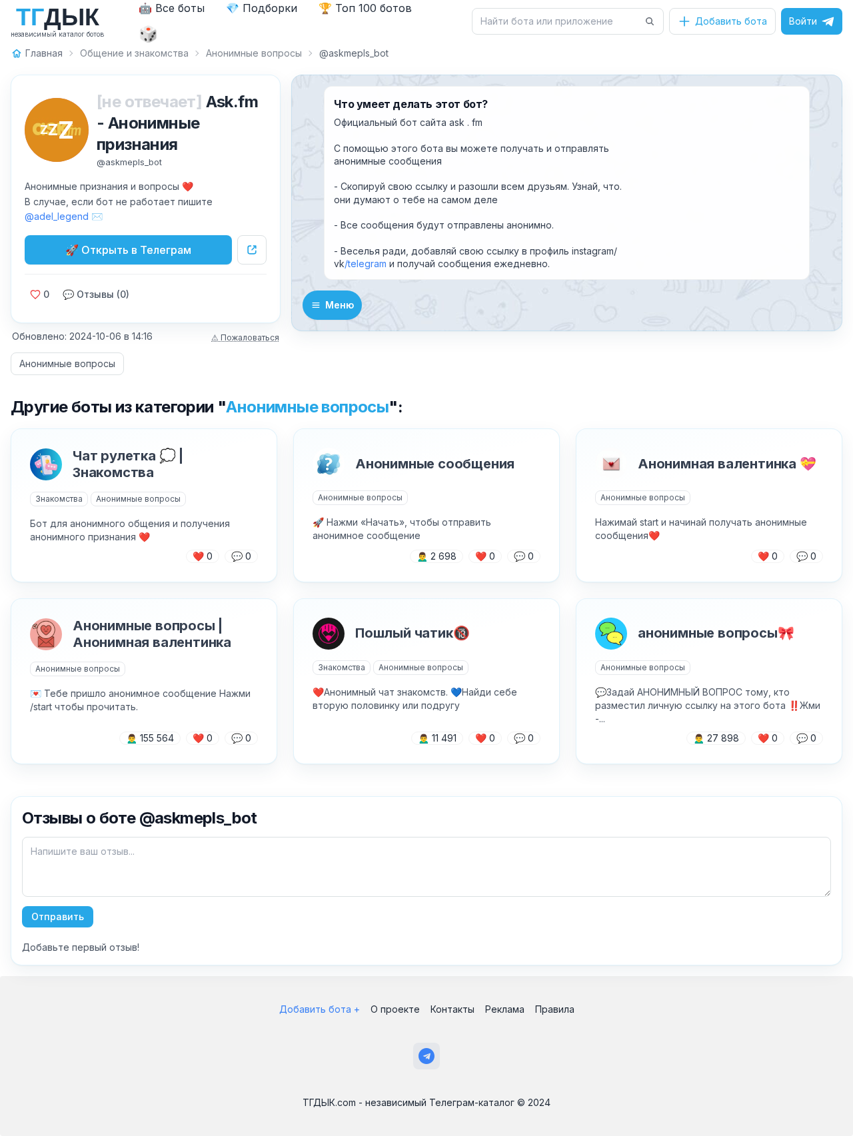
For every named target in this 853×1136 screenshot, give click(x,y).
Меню (339, 304)
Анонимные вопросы (67, 363)
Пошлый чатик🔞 (412, 633)
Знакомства (59, 499)
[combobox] (559, 21)
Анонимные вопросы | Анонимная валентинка (152, 634)
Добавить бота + (319, 1009)
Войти (803, 21)
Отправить (57, 916)
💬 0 (241, 556)
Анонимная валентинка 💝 (727, 464)
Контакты (452, 1009)
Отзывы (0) (96, 294)
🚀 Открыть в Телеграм (128, 250)
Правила (554, 1009)
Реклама (504, 1009)
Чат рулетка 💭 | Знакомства (128, 464)
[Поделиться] (252, 250)
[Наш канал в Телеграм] (426, 1056)
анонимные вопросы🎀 (716, 633)
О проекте (395, 1009)
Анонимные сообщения (434, 464)
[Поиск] (649, 21)
